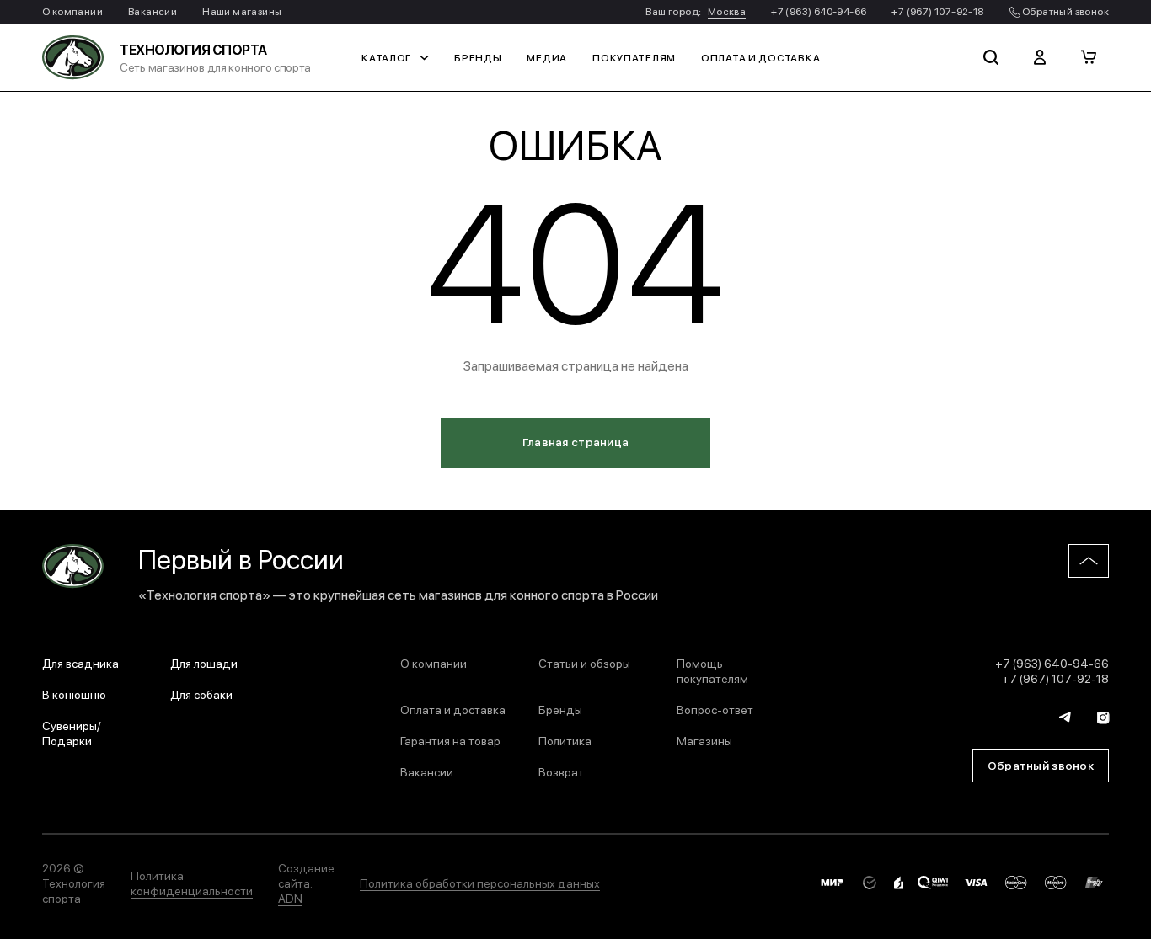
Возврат (561, 771)
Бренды (477, 57)
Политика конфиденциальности (192, 882)
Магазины (704, 740)
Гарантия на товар (450, 740)
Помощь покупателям (712, 670)
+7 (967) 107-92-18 (937, 11)
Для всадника (80, 662)
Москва (727, 11)
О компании (72, 11)
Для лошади (204, 662)
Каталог (386, 57)
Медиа (547, 57)
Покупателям (634, 57)
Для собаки (201, 694)
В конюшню (74, 694)
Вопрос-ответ (715, 709)
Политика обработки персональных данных (480, 882)
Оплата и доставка (760, 57)
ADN (290, 897)
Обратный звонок (1064, 11)
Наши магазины (241, 11)
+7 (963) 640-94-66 (818, 11)
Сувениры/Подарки (71, 733)
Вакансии (152, 11)
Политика (565, 740)
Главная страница (575, 441)
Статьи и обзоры (584, 662)
